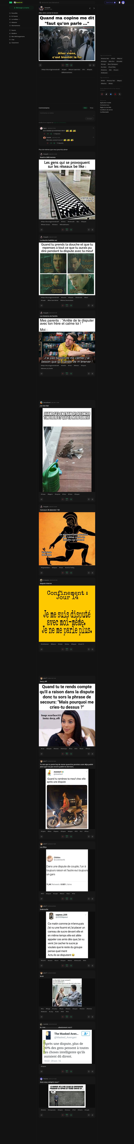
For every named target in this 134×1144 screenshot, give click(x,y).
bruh (42, 976)
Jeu (78, 221)
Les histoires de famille (49, 316)
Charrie (80, 1110)
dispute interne (46, 583)
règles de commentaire (60, 122)
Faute (61, 567)
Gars (68, 893)
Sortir (81, 748)
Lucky (51, 1011)
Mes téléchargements (18, 36)
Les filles (43, 847)
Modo (111, 83)
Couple (43, 300)
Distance (55, 224)
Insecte (50, 960)
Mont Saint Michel (53, 300)
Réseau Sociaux (46, 224)
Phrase (88, 748)
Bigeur (45, 128)
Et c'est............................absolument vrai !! (56, 1027)
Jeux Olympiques (113, 64)
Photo (86, 831)
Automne (104, 70)
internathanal (46, 402)
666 (85, 960)
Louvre (116, 70)
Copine (64, 69)
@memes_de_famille (47, 368)
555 (76, 748)
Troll (74, 1110)
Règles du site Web (105, 107)
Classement (15, 43)
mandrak (45, 1024)
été (110, 70)
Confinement (45, 644)
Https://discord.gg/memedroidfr (51, 69)
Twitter (61, 644)
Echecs (64, 221)
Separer (56, 831)
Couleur (55, 1008)
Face (71, 748)
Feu (43, 1008)
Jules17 (45, 678)
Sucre (56, 960)
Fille (74, 893)
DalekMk (48, 137)
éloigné (71, 831)
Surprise (58, 494)
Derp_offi (43, 681)
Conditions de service (106, 110)
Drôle (113, 58)
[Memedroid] (10, 2)
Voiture (68, 1008)
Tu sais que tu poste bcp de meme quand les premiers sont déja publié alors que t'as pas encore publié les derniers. (66, 765)
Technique (64, 748)
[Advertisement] (111, 29)
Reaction (104, 83)
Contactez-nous (104, 105)
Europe (104, 64)
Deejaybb (47, 7)
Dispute (90, 69)
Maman (77, 365)
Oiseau (43, 494)
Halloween (104, 73)
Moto (49, 831)
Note (85, 108)
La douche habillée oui (48, 240)
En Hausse (14, 16)
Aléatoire (14, 22)
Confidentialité (104, 112)
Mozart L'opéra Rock (74, 69)
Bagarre (50, 494)
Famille (64, 365)
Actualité (119, 61)
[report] (90, 65)
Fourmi (44, 960)
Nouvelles (14, 13)
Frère (70, 365)
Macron (120, 58)
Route (61, 1008)
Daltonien (44, 1011)
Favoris (13, 30)
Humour (68, 1110)
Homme (89, 1008)
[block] (93, 65)
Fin (84, 69)
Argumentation (46, 567)
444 (63, 1011)
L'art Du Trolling (70, 567)
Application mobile (105, 103)
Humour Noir (105, 58)
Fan (68, 1011)
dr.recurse (46, 580)
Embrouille (71, 221)
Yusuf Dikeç (112, 67)
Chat (12, 39)
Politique (104, 61)
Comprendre (52, 1110)
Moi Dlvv (112, 61)
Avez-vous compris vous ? (49, 1082)
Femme (56, 748)
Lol (81, 831)
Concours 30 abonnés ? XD (50, 510)
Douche (64, 297)
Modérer (14, 33)
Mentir (70, 960)
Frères (70, 494)
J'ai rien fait (44, 406)
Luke (57, 1011)
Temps (91, 108)
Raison (62, 893)
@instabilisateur (65, 224)
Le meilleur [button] (15, 19)
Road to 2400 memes (48, 157)
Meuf (86, 297)
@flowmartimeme (67, 72)
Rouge (48, 1008)
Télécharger (22, 8)
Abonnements (15, 25)
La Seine (104, 67)
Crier (43, 748)
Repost (120, 80)
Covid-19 (81, 644)
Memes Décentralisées (67, 300)
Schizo (67, 644)
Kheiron (54, 644)
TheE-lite (45, 1079)
